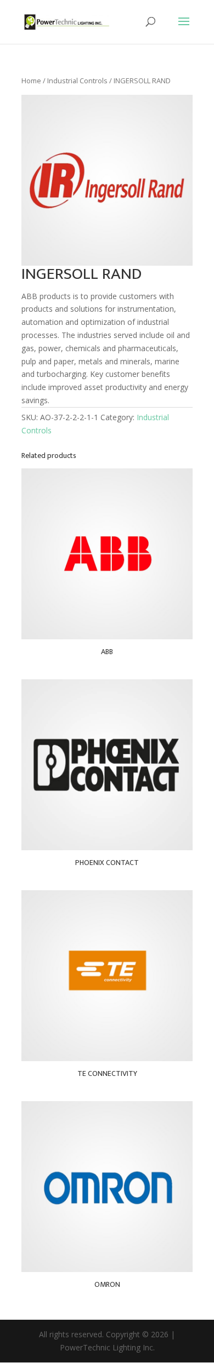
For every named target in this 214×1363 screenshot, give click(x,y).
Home (31, 80)
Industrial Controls (77, 80)
